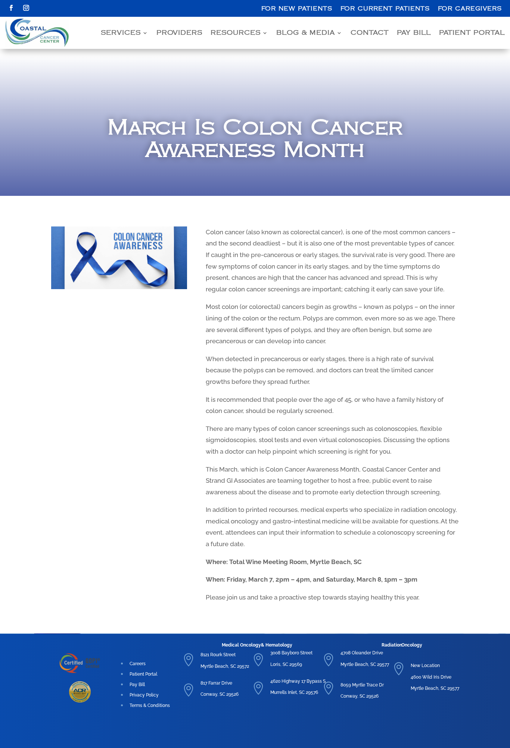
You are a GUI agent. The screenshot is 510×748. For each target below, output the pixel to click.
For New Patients (296, 8)
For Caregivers (470, 8)
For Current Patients (385, 8)
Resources (236, 32)
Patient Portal (472, 32)
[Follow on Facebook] (11, 8)
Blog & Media (305, 32)
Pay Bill (414, 32)
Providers (179, 32)
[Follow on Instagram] (26, 8)
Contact (370, 32)
